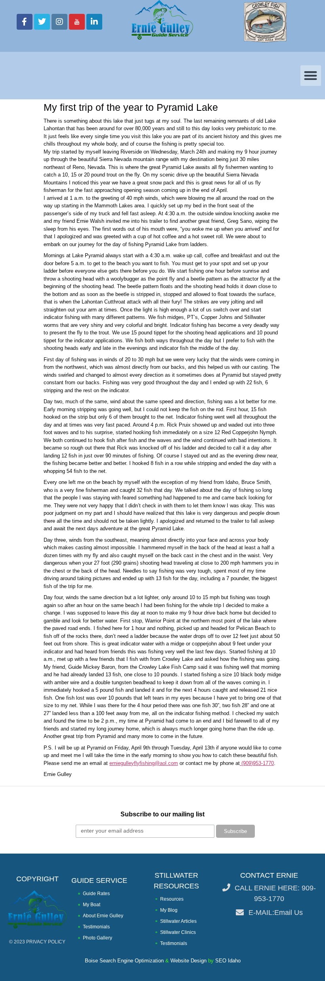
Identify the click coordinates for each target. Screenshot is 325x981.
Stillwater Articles (178, 921)
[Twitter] (42, 22)
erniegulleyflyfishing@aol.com (143, 763)
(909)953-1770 (257, 763)
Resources (172, 899)
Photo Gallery (97, 938)
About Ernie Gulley (103, 915)
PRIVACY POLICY (45, 942)
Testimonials (96, 927)
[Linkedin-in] (94, 22)
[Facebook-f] (24, 22)
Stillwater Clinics (178, 932)
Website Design (188, 961)
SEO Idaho (228, 961)
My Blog (169, 910)
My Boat (91, 904)
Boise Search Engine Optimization (124, 961)
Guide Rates (96, 893)
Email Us (288, 912)
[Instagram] (59, 22)
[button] (310, 75)
